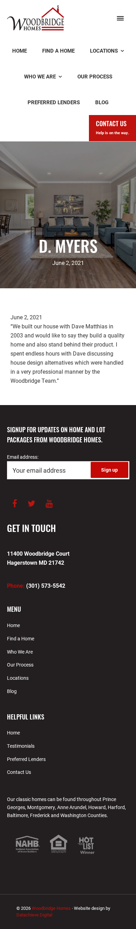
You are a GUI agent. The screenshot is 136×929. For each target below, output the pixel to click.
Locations (18, 678)
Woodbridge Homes (36, 21)
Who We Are (20, 651)
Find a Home (20, 638)
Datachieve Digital (34, 915)
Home (13, 625)
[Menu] (120, 18)
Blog (12, 691)
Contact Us (19, 772)
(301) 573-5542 (36, 585)
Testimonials (21, 746)
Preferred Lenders (26, 759)
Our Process (20, 664)
